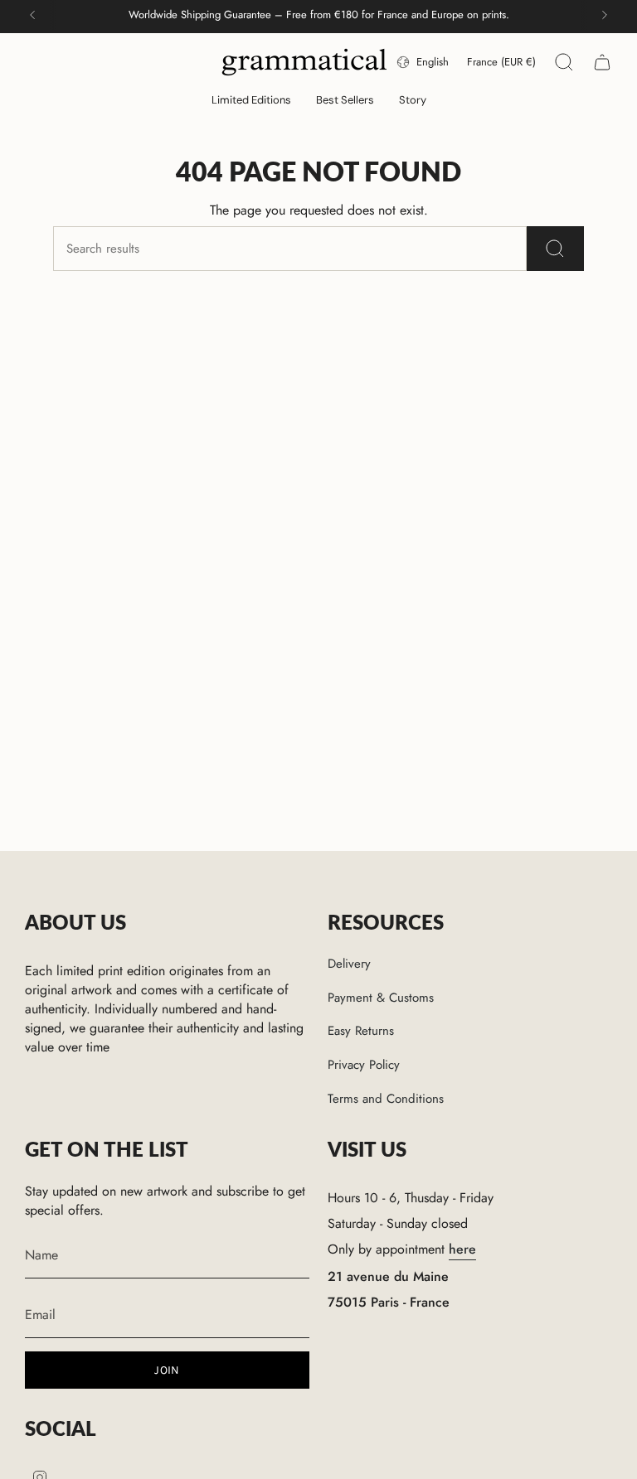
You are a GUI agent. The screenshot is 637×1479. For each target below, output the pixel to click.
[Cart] (602, 62)
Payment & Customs (381, 997)
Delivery (349, 964)
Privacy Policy (364, 1065)
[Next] (604, 14)
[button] (251, 101)
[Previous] (32, 14)
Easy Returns (361, 1031)
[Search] (555, 248)
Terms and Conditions (386, 1099)
